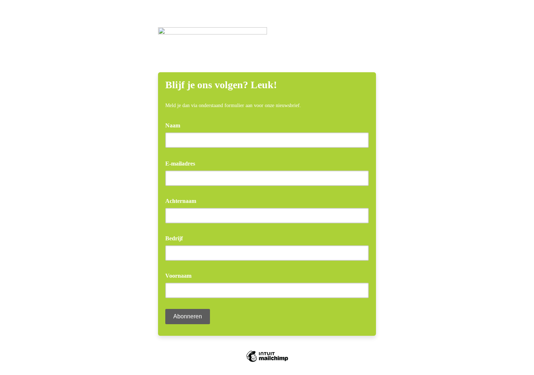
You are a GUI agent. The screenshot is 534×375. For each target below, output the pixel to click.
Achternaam (180, 201)
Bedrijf (174, 238)
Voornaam (178, 276)
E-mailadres (182, 163)
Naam (172, 125)
